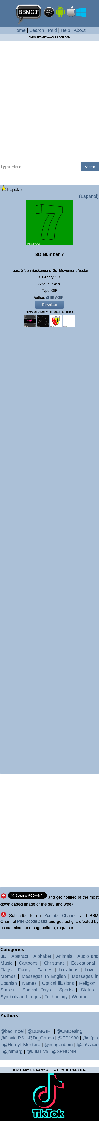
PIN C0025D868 (32, 921)
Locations (68, 969)
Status (87, 989)
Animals (64, 956)
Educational (83, 963)
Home (19, 30)
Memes (8, 976)
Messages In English (44, 976)
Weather (80, 996)
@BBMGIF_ (55, 297)
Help (65, 30)
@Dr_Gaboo (41, 1037)
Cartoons (28, 963)
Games (44, 969)
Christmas (54, 963)
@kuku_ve (37, 1051)
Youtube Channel (61, 915)
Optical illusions (58, 983)
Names (29, 983)
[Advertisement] (49, 101)
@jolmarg (13, 1051)
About (80, 30)
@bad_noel (12, 1031)
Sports (66, 989)
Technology (56, 996)
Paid (52, 30)
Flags (6, 969)
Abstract (19, 956)
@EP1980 (68, 1037)
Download (49, 305)
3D (3, 956)
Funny (24, 969)
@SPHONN (64, 1051)
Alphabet (42, 956)
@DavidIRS (12, 1037)
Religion (87, 983)
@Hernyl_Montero (21, 1044)
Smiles (7, 989)
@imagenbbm (58, 1044)
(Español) (89, 196)
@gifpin (90, 1037)
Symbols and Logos (20, 996)
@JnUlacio (88, 1044)
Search (36, 30)
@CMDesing (69, 1031)
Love (90, 969)
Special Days (36, 989)
